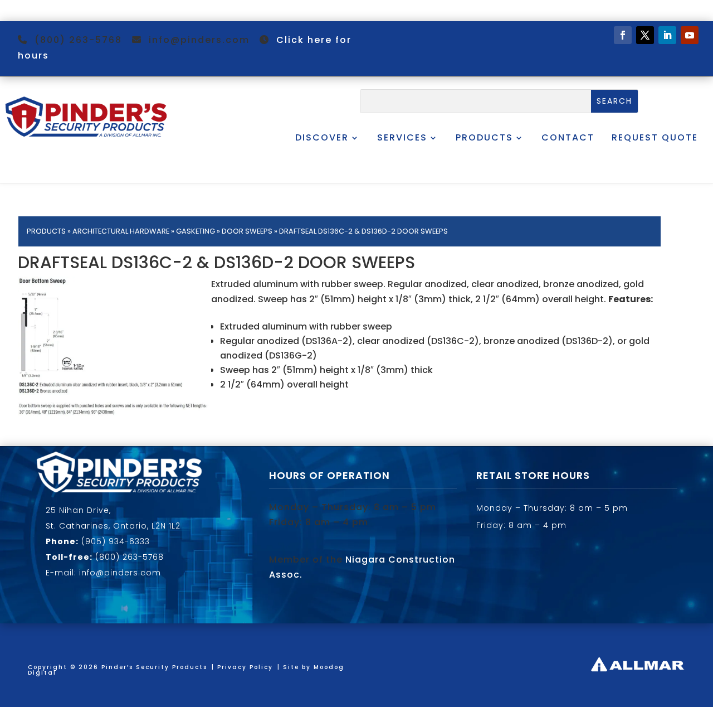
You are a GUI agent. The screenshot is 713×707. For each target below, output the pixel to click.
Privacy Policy (245, 667)
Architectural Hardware (120, 231)
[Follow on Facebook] (623, 35)
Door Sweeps (247, 231)
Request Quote (655, 137)
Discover (322, 137)
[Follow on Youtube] (690, 35)
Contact (567, 137)
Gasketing (195, 231)
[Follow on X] (645, 35)
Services (402, 137)
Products (484, 137)
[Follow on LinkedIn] (667, 35)
